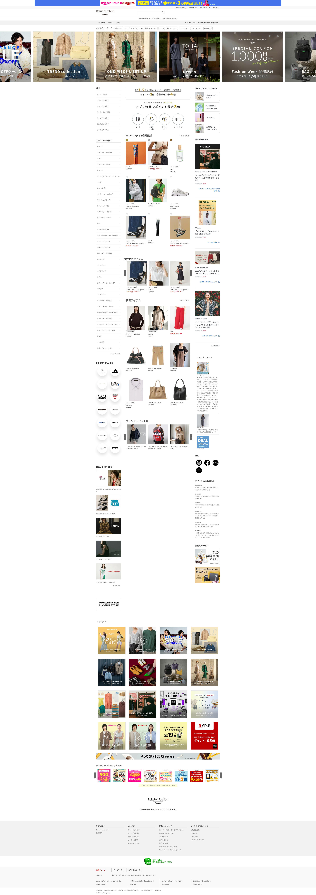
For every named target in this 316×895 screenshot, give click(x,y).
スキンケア (100, 259)
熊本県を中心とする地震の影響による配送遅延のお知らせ (158, 18)
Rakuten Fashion (115, 12)
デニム (161, 28)
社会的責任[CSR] (147, 890)
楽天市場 (215, 8)
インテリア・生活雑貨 (104, 318)
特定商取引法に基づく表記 (168, 846)
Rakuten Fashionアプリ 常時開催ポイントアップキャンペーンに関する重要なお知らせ (207, 516)
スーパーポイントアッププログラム (171, 830)
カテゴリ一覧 (115, 353)
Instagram (194, 836)
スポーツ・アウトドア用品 (106, 330)
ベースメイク (101, 265)
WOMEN (101, 22)
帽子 (98, 224)
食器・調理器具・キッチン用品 (107, 312)
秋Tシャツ (118, 28)
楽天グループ (204, 8)
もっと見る (116, 585)
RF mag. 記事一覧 (214, 242)
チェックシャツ (196, 28)
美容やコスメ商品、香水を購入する (142, 881)
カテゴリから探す (103, 118)
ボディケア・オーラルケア (106, 283)
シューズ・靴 (101, 188)
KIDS (118, 22)
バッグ (99, 182)
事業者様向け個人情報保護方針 (128, 890)
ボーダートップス (131, 28)
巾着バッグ (208, 28)
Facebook (194, 833)
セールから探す (102, 94)
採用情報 (158, 890)
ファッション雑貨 (103, 206)
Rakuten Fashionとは (166, 833)
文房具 (99, 336)
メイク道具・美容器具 (104, 301)
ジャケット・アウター (104, 152)
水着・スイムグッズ (103, 247)
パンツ (99, 158)
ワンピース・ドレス (103, 164)
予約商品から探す (103, 124)
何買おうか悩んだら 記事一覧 (210, 282)
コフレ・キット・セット (105, 307)
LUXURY (99, 833)
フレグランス (101, 295)
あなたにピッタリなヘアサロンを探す (108, 881)
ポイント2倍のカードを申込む (172, 881)
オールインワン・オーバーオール (108, 176)
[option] (63, 56)
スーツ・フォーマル (103, 241)
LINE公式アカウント (197, 839)
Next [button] (219, 57)
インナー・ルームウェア (105, 194)
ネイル (99, 277)
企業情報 (99, 890)
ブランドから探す (103, 100)
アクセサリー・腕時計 (104, 212)
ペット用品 (100, 342)
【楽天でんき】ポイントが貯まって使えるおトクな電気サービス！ (133, 875)
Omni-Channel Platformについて (170, 850)
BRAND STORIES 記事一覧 (211, 336)
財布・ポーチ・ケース (104, 218)
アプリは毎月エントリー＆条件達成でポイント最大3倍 (201, 22)
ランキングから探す (103, 112)
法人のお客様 (163, 843)
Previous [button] (96, 57)
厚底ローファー (172, 28)
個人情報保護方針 (110, 890)
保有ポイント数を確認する (202, 881)
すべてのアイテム (103, 130)
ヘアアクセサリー (103, 229)
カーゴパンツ (184, 28)
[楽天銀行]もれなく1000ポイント (186, 8)
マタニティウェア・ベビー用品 (107, 235)
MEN (110, 22)
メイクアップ (101, 271)
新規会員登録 (195, 830)
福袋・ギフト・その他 (104, 348)
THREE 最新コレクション (148, 28)
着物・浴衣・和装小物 (104, 253)
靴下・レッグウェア (103, 200)
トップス (100, 146)
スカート (100, 170)
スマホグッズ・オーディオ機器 (107, 324)
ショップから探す (103, 106)
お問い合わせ (163, 840)
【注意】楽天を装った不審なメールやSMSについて (158, 785)
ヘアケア (100, 289)
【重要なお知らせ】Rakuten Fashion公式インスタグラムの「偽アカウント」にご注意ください (207, 535)
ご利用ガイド (163, 836)
